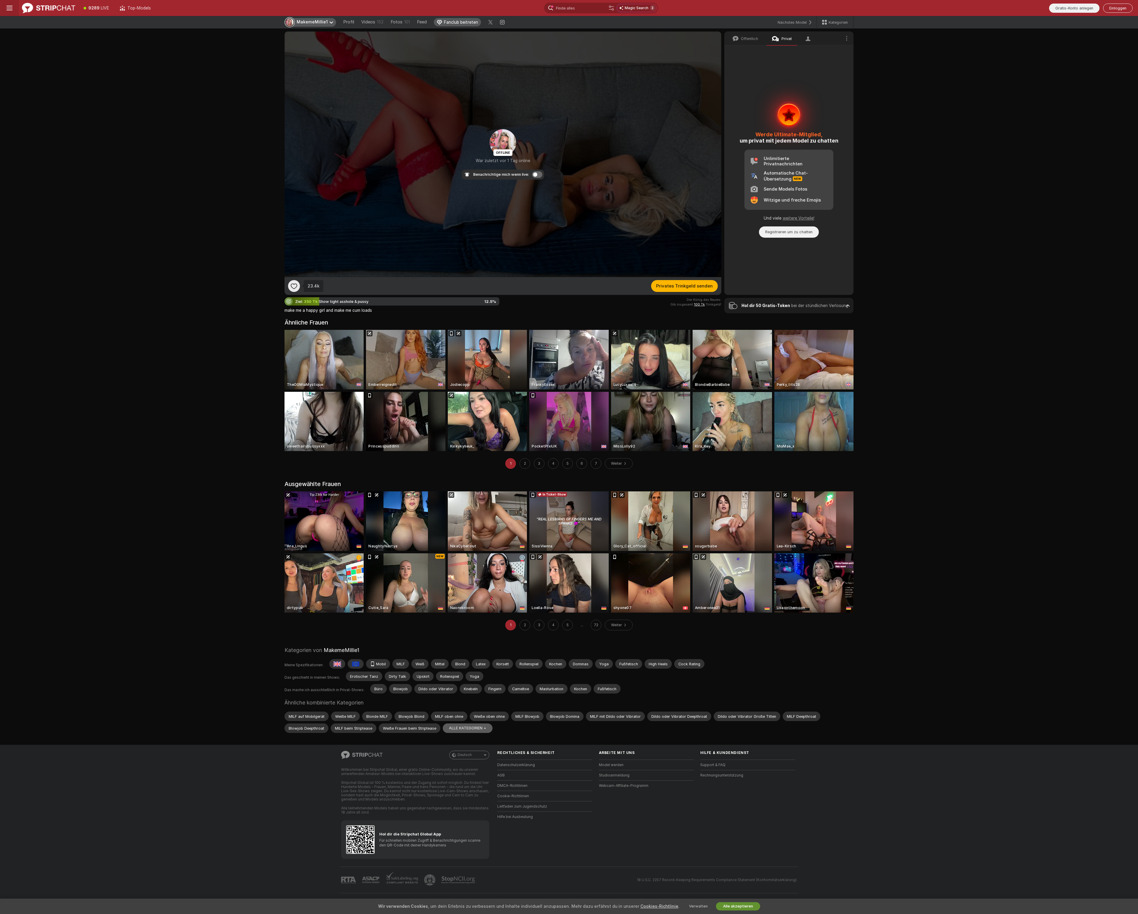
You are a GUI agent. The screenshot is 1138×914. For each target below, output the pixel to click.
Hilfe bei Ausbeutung (515, 817)
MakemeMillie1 (341, 650)
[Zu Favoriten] (294, 286)
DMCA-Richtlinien (512, 786)
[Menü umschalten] (9, 8)
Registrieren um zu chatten (789, 232)
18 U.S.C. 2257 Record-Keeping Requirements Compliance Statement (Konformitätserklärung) (717, 880)
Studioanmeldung (614, 775)
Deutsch (465, 755)
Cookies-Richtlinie (659, 906)
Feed (422, 22)
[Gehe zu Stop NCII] (458, 879)
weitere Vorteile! (798, 218)
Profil (348, 22)
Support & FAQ (712, 765)
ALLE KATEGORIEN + (467, 728)
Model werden (611, 765)
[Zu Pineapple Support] (430, 880)
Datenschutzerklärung (516, 765)
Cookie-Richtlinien (513, 796)
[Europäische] (356, 664)
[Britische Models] (337, 664)
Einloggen (1117, 8)
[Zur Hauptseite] (48, 8)
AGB (501, 775)
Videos (372, 22)
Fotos (400, 22)
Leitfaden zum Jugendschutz (522, 806)
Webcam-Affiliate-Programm (623, 786)
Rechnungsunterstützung (721, 775)
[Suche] (611, 8)
